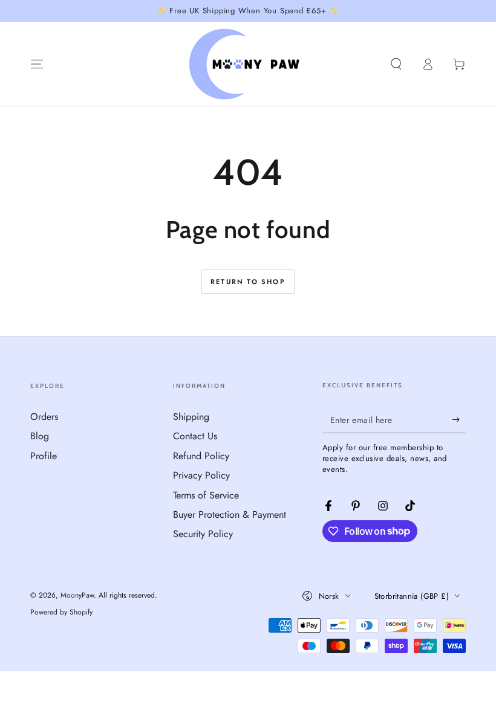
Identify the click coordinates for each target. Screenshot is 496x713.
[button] (396, 64)
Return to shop (248, 281)
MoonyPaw (77, 595)
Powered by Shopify (61, 612)
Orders (44, 417)
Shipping (191, 417)
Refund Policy (201, 456)
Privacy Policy (201, 475)
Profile (43, 456)
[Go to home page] (248, 64)
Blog (39, 436)
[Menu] (37, 64)
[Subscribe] (459, 419)
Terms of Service (206, 495)
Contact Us (195, 436)
